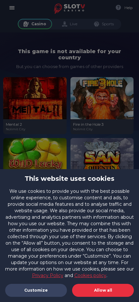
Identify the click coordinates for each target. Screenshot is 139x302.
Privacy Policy (47, 275)
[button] (103, 290)
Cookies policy (90, 275)
